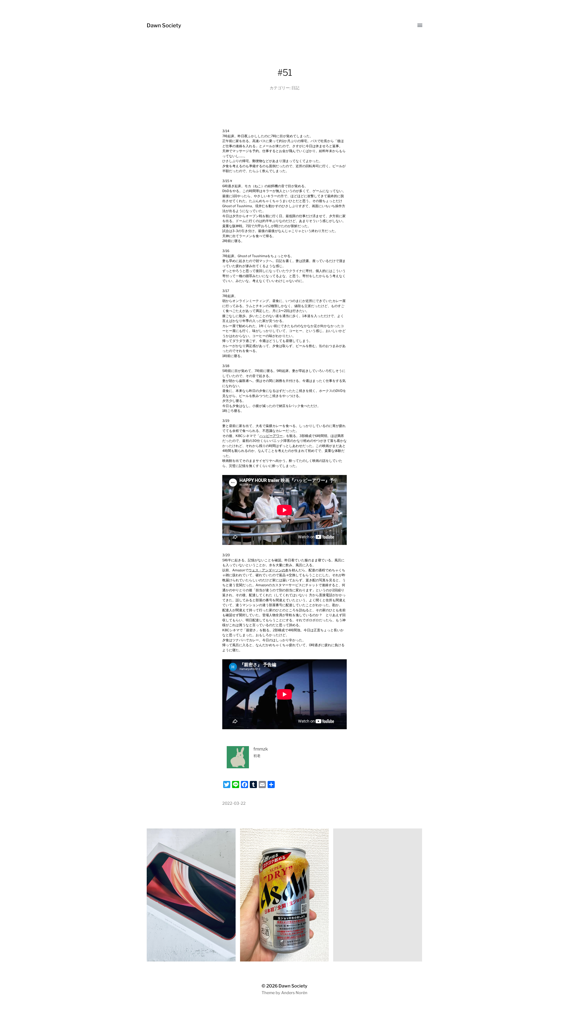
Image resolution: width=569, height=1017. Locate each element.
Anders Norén (294, 992)
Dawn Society (164, 25)
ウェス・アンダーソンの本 (268, 570)
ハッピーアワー (271, 436)
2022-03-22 (234, 803)
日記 (295, 87)
